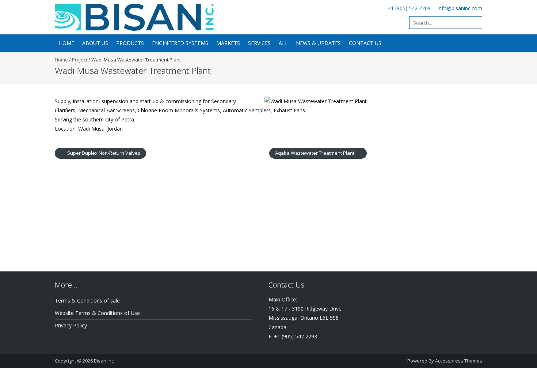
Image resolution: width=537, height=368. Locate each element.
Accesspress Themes (458, 360)
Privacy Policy (71, 325)
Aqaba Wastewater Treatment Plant (315, 153)
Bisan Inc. (104, 360)
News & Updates (318, 43)
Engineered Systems (180, 43)
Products (130, 43)
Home (66, 43)
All (283, 43)
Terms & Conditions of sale (87, 300)
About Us (95, 43)
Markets (228, 43)
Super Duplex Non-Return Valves (103, 153)
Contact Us (365, 43)
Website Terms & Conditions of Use (97, 312)
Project (79, 59)
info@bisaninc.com (460, 8)
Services (259, 43)
